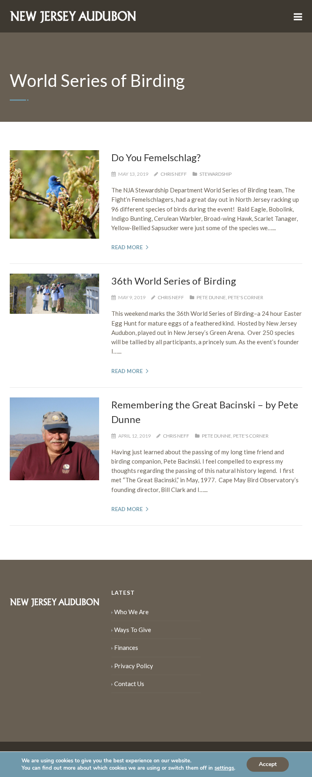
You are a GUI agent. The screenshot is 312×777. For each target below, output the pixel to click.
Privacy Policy (133, 665)
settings (224, 768)
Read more (127, 247)
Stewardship (215, 174)
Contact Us (129, 683)
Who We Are (131, 611)
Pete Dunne (211, 297)
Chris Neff (173, 174)
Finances (126, 647)
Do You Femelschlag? (156, 157)
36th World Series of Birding (173, 281)
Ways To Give (132, 629)
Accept (268, 764)
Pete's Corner (245, 297)
